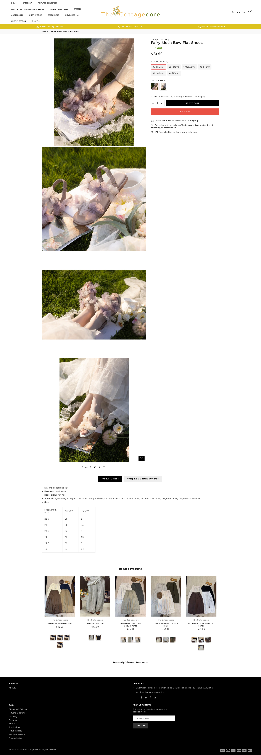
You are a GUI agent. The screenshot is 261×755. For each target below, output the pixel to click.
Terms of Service (17, 734)
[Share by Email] (104, 467)
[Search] (233, 12)
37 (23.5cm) (189, 67)
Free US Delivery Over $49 (213, 26)
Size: (159, 61)
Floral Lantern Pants (95, 623)
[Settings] (238, 12)
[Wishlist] (243, 12)
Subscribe (140, 725)
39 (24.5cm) (158, 73)
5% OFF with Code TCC (132, 26)
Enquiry (201, 96)
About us (13, 688)
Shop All (36, 21)
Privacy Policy (15, 738)
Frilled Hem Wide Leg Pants (59, 623)
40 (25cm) (174, 73)
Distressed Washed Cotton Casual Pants (130, 624)
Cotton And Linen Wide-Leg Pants (201, 624)
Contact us (14, 727)
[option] (49, 26)
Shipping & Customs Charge (143, 478)
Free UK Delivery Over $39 (51, 26)
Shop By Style (35, 15)
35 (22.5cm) (158, 67)
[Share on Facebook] (90, 467)
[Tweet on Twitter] (95, 467)
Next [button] (222, 617)
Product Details (110, 478)
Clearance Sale (72, 15)
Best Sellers (53, 15)
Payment (13, 720)
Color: (158, 80)
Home (13, 3)
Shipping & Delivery (18, 709)
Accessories (17, 15)
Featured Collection (47, 3)
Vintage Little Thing (160, 39)
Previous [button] (38, 617)
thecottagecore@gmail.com (153, 692)
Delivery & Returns (183, 96)
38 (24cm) (205, 67)
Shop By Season (18, 21)
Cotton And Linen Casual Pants (166, 624)
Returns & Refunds (18, 713)
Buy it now (185, 111)
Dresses (77, 9)
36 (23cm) (174, 67)
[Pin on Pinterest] (99, 467)
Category (27, 3)
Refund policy (15, 731)
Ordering (13, 716)
